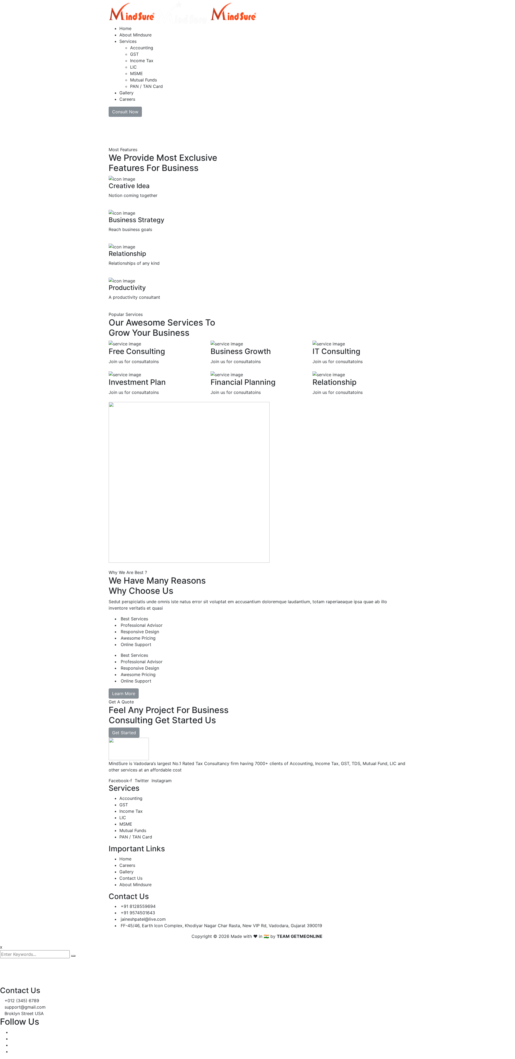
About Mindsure (135, 35)
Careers (127, 99)
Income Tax (141, 60)
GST (134, 54)
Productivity (127, 288)
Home (125, 28)
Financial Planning (243, 382)
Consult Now (125, 111)
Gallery (126, 92)
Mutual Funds (143, 80)
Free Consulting (137, 351)
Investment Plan (137, 382)
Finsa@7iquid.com (124, 970)
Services (128, 41)
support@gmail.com (25, 1007)
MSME (136, 73)
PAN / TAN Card (146, 86)
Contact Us (130, 878)
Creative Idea (129, 186)
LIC (133, 67)
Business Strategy (136, 220)
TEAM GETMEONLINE (299, 936)
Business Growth (241, 351)
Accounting (141, 47)
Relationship (127, 254)
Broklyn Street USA (24, 1013)
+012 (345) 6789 (22, 1000)
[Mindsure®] (131, 12)
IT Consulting (336, 351)
